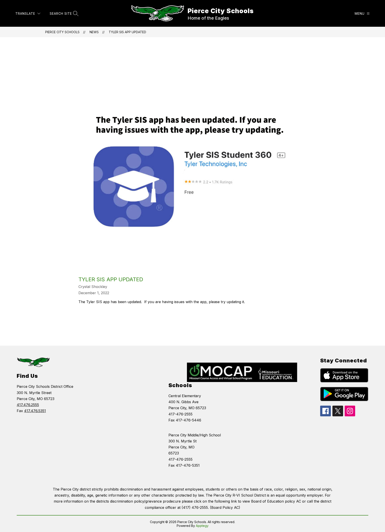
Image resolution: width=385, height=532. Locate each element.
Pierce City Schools (62, 32)
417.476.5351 (35, 411)
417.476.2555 (28, 405)
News (94, 32)
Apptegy (202, 526)
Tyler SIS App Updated (127, 32)
